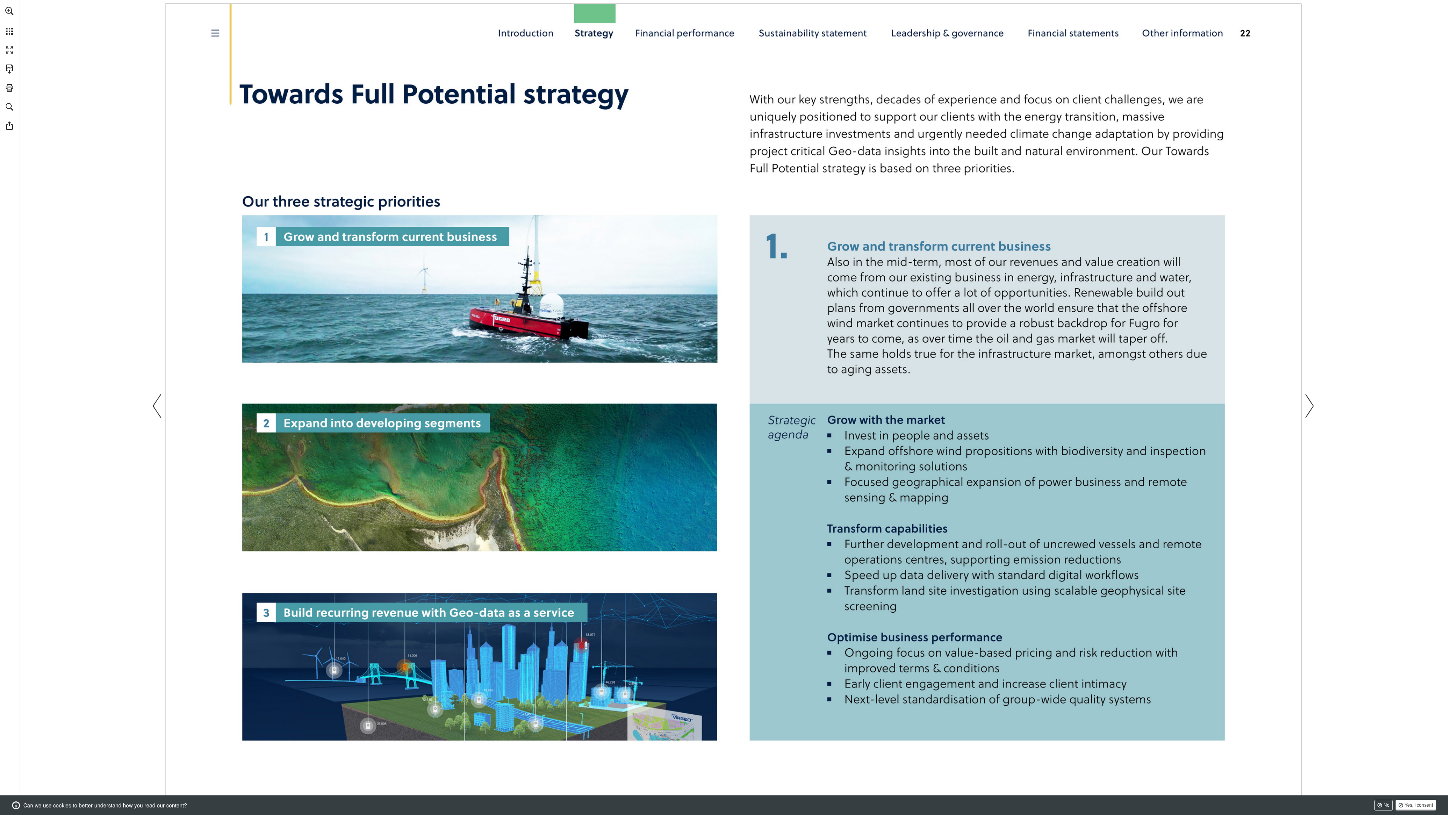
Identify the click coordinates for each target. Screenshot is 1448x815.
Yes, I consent (1419, 805)
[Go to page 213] (1187, 32)
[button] (9, 11)
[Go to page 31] (685, 33)
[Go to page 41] (813, 33)
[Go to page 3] (217, 32)
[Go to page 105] (948, 33)
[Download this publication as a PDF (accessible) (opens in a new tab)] (9, 69)
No (1387, 805)
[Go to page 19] (597, 33)
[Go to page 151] (1072, 32)
